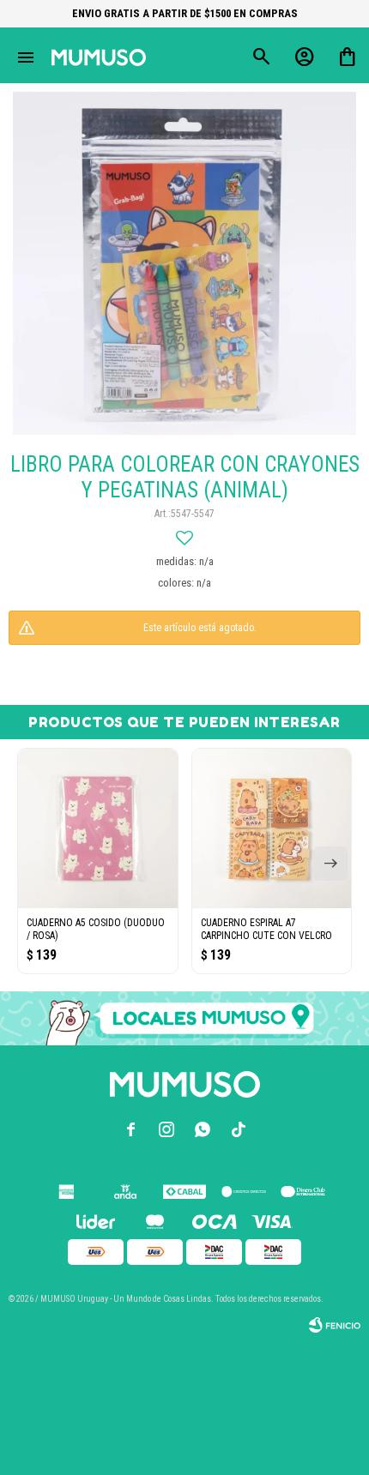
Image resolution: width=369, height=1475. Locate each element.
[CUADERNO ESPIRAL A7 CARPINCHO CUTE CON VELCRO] (272, 828)
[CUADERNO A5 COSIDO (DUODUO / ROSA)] (98, 828)
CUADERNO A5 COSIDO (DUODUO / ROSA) (96, 929)
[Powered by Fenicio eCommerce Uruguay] (334, 1325)
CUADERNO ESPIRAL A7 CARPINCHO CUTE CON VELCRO (266, 929)
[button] (330, 863)
